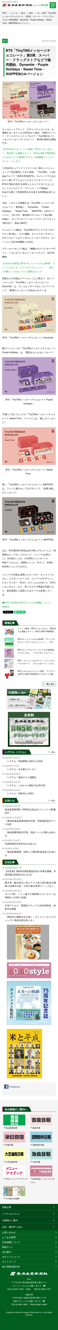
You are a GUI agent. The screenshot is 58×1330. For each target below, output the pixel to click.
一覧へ (53, 752)
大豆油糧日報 (11, 1161)
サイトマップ (9, 1261)
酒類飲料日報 (38, 1144)
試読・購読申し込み (12, 1226)
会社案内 (6, 1251)
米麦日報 (9, 1144)
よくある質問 (9, 1237)
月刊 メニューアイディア (16, 1178)
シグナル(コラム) (10, 1213)
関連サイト (7, 1247)
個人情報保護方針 (11, 1266)
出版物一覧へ (15, 699)
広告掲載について (11, 1242)
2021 (31, 13)
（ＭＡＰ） (38, 1285)
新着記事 (6, 1207)
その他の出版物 (12, 1198)
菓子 (23, 13)
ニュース (14, 13)
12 (38, 13)
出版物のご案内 (10, 1220)
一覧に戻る (50, 683)
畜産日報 (36, 1127)
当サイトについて (11, 1256)
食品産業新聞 (11, 1127)
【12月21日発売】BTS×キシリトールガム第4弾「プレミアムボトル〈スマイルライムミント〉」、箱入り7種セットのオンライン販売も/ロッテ (28, 267)
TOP (4, 13)
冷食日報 (36, 1161)
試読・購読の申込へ (18, 705)
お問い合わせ (9, 1232)
